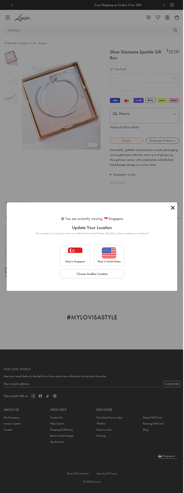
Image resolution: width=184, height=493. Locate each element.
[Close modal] (172, 207)
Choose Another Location (92, 274)
